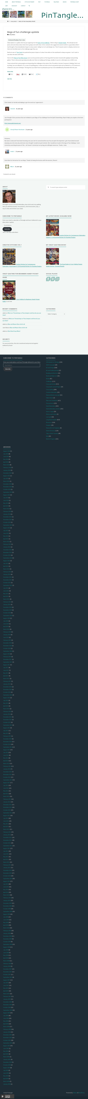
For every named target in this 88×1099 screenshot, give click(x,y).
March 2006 (6, 1026)
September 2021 (7, 585)
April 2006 (6, 1024)
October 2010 (7, 876)
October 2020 (7, 613)
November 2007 (7, 972)
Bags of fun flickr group (20, 58)
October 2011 (7, 843)
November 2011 (7, 840)
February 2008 (7, 963)
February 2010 (7, 898)
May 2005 (6, 1051)
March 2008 (6, 961)
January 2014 (7, 769)
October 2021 (7, 582)
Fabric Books (49, 398)
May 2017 (6, 673)
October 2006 (7, 1007)
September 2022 (7, 558)
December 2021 (7, 577)
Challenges (14, 21)
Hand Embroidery (50, 406)
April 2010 (6, 892)
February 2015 (7, 736)
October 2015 (7, 722)
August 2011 (6, 848)
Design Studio (62, 43)
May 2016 (6, 703)
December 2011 (7, 837)
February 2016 (7, 711)
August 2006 (6, 1013)
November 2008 (7, 939)
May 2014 (6, 758)
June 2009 (6, 920)
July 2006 (5, 1015)
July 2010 (5, 884)
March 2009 (6, 928)
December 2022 (7, 550)
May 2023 (6, 536)
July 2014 (5, 752)
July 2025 (5, 478)
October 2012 (7, 810)
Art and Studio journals (52, 370)
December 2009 (7, 903)
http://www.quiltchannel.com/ (13, 123)
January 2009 (7, 933)
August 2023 (6, 528)
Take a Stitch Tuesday (52, 433)
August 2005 (6, 1046)
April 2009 (6, 925)
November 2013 (7, 774)
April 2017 (6, 676)
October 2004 (7, 1065)
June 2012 (6, 821)
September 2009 (7, 911)
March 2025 (6, 481)
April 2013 (6, 793)
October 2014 (7, 744)
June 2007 (6, 985)
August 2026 (6, 451)
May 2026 (6, 459)
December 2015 (7, 717)
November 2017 (7, 659)
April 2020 (6, 626)
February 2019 (7, 640)
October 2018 (7, 648)
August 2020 (6, 618)
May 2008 (6, 955)
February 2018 (7, 656)
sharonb (12, 109)
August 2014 (6, 750)
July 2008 (5, 950)
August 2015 (6, 728)
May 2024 (6, 503)
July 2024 (5, 497)
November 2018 (7, 645)
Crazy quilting (49, 389)
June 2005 (6, 1048)
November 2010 (7, 873)
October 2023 (7, 522)
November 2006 (7, 1004)
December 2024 (7, 484)
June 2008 (6, 952)
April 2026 (6, 462)
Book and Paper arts (51, 376)
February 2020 (7, 632)
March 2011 (6, 862)
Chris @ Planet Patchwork (17, 129)
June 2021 (6, 591)
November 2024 (7, 486)
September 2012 (7, 813)
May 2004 (6, 1076)
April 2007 (6, 991)
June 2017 (6, 670)
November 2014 (7, 741)
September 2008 (7, 944)
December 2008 (7, 936)
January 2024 (7, 514)
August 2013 (6, 782)
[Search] (29, 6)
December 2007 (7, 969)
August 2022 (6, 561)
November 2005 (7, 1037)
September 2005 (7, 1043)
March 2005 (6, 1057)
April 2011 (6, 859)
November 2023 (7, 519)
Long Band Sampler (51, 419)
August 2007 (6, 980)
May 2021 (6, 593)
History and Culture (51, 414)
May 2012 (6, 824)
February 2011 (7, 865)
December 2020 (7, 607)
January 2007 (7, 999)
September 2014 (7, 747)
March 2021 (6, 599)
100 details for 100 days (52, 362)
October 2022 (7, 555)
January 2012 (7, 835)
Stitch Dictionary (50, 430)
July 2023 (5, 530)
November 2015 (7, 719)
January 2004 (7, 1084)
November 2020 (7, 610)
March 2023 (6, 541)
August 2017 (6, 665)
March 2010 (6, 895)
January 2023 (7, 547)
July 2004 (5, 1070)
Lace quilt (48, 417)
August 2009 (6, 914)
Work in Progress (50, 439)
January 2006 (7, 1032)
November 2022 (7, 552)
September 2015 (7, 725)
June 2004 (6, 1073)
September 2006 (7, 1010)
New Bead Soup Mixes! (14, 331)
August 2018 (6, 654)
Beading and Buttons (52, 373)
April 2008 (6, 958)
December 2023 (7, 517)
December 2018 (7, 643)
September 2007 (7, 977)
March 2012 (6, 829)
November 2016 (7, 689)
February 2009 (7, 930)
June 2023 (6, 533)
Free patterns (50, 403)
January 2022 (7, 574)
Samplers (48, 425)
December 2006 (7, 1002)
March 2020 (6, 629)
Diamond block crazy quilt (53, 395)
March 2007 (6, 993)
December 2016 (7, 687)
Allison (12, 166)
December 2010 (7, 870)
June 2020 (6, 624)
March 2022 (6, 569)
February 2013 (7, 799)
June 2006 (6, 1018)
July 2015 (5, 730)
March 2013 (6, 796)
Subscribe (7, 229)
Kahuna (75, 1093)
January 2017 (7, 684)
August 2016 (6, 698)
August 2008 (6, 947)
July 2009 (5, 917)
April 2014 (6, 761)
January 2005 (7, 1059)
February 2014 (7, 766)
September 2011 (7, 845)
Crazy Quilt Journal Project (53, 387)
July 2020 (5, 621)
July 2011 (5, 851)
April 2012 (6, 826)
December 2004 (7, 1062)
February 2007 (7, 996)
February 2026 (7, 467)
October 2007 (7, 974)
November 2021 (7, 580)
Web (47, 436)
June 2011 (6, 854)
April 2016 (6, 706)
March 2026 (6, 465)
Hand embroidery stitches (53, 409)
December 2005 (7, 1035)
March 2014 (6, 763)
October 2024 (7, 489)
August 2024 (6, 495)
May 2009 (6, 922)
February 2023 (7, 544)
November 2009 (7, 906)
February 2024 (7, 511)
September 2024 (7, 492)
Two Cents (19, 52)
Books (48, 378)
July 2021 (5, 588)
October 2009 (7, 909)
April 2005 (6, 1054)
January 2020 (7, 634)
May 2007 (6, 988)
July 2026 (5, 454)
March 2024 (6, 508)
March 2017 (6, 678)
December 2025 (7, 473)
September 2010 (7, 878)
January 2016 (7, 714)
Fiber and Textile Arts (52, 400)
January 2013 (7, 802)
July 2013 (5, 785)
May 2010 (6, 889)
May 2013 (6, 791)
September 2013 (7, 780)
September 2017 (7, 662)
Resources (49, 422)
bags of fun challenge (44, 43)
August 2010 (6, 881)
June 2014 (6, 755)
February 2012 (7, 832)
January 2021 (7, 604)
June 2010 (6, 887)
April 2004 (6, 1078)
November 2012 (7, 807)
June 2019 (6, 637)
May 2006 (6, 1021)
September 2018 (7, 651)
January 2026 (7, 470)
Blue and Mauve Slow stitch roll (16, 324)
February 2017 (7, 681)
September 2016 (7, 695)
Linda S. (12, 151)
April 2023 (6, 539)
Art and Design (50, 367)
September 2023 (7, 525)
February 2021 (7, 602)
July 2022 (5, 563)
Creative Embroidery (51, 392)
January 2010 (7, 900)
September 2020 (7, 615)
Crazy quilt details (51, 384)
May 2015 (6, 733)
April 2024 (6, 506)
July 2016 (5, 700)
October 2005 (7, 1040)
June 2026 (6, 456)
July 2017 (5, 667)
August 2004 (6, 1068)
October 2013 (7, 777)
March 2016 (6, 709)
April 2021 (6, 596)
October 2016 (7, 692)
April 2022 (6, 566)
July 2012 (5, 818)
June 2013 (6, 788)
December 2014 (7, 739)
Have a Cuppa (50, 411)
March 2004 (6, 1081)
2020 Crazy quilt (50, 365)
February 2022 (7, 572)
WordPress (81, 1093)
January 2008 (7, 966)
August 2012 (6, 815)
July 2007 (5, 982)
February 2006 (7, 1029)
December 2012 (7, 804)
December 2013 (7, 772)
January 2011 (7, 867)
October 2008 (7, 941)
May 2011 (6, 856)
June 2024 (6, 500)
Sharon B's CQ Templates (53, 428)
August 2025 (6, 476)
